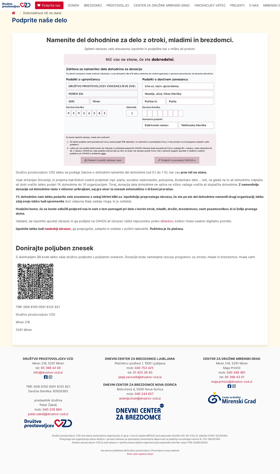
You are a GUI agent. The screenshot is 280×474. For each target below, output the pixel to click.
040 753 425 (144, 368)
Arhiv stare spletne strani (140, 453)
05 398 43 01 (234, 377)
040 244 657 (144, 394)
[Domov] (16, 13)
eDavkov (167, 221)
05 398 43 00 (51, 368)
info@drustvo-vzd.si (48, 372)
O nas (254, 5)
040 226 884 (52, 409)
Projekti (237, 5)
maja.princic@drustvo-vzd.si (231, 381)
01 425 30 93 (142, 372)
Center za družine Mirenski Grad (162, 5)
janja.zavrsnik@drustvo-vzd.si (140, 377)
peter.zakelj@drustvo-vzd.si (48, 414)
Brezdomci (93, 5)
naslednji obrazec (58, 229)
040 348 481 (236, 372)
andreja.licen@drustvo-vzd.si (140, 398)
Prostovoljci (117, 5)
